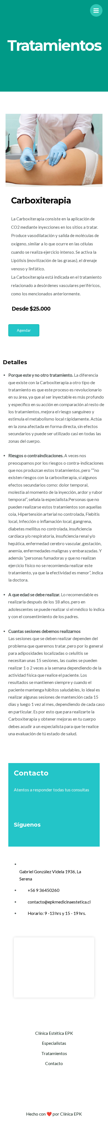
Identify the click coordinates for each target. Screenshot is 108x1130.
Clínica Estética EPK (54, 1033)
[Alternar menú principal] (96, 10)
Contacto (54, 1063)
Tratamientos (54, 1053)
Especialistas (54, 1043)
